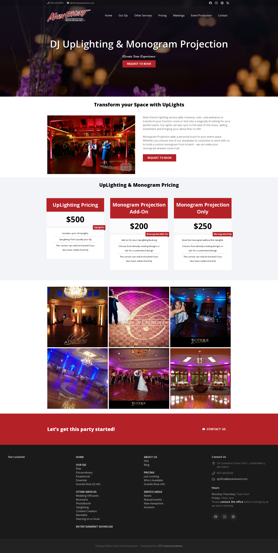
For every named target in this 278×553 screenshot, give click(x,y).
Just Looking (151, 476)
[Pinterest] (222, 3)
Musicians (82, 499)
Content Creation (86, 511)
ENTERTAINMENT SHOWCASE (94, 526)
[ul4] (139, 317)
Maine (147, 495)
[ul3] (200, 317)
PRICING (149, 472)
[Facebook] (210, 3)
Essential (81, 480)
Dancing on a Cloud (87, 519)
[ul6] (77, 317)
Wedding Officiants (87, 495)
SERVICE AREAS (153, 492)
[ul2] (77, 378)
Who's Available (153, 480)
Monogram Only (223, 234)
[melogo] (69, 15)
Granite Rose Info (154, 484)
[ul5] (200, 378)
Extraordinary (84, 472)
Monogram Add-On (157, 234)
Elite (78, 468)
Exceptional (83, 476)
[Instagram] (216, 3)
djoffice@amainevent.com (232, 479)
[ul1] (139, 378)
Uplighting (82, 507)
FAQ (146, 461)
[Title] (228, 3)
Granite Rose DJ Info (88, 484)
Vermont (149, 507)
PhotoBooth (83, 503)
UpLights (99, 227)
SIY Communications (170, 546)
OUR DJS (81, 465)
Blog (146, 465)
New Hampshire (153, 503)
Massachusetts (153, 499)
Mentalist (81, 515)
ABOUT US (150, 457)
